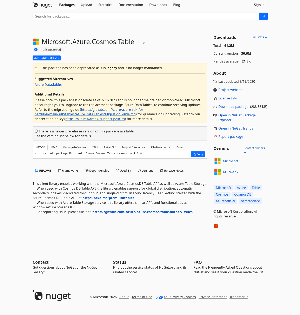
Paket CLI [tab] (109, 147)
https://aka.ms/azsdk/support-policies (95, 119)
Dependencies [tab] (98, 170)
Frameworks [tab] (70, 170)
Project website (230, 89)
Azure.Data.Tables (48, 84)
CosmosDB (242, 194)
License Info (227, 98)
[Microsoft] (217, 161)
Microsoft (230, 161)
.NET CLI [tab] (40, 147)
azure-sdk (230, 172)
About (124, 297)
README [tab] (45, 170)
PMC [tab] (54, 147)
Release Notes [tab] (173, 170)
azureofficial (225, 201)
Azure (241, 187)
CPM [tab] (95, 147)
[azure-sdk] (217, 172)
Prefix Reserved (50, 50)
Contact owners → (254, 150)
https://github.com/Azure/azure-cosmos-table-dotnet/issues (142, 212)
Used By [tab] (125, 170)
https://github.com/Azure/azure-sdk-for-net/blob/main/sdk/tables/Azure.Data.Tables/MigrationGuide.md (89, 112)
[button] (120, 68)
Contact (41, 262)
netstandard (250, 201)
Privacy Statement (213, 297)
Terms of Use (142, 297)
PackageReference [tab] (74, 147)
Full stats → (260, 37)
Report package (230, 136)
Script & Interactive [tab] (133, 147)
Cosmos (222, 194)
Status (119, 262)
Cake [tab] (179, 147)
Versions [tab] (147, 170)
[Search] (263, 16)
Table (256, 187)
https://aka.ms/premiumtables (108, 198)
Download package (233, 106)
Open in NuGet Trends (235, 128)
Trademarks (238, 297)
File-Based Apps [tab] (160, 147)
